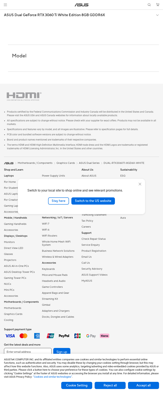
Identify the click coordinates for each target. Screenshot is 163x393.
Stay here (58, 201)
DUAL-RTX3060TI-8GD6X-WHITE (124, 163)
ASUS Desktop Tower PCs (19, 272)
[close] (140, 184)
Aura (123, 218)
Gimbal (46, 305)
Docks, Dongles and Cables (58, 317)
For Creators (11, 200)
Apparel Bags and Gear (55, 293)
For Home (10, 182)
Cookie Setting (76, 385)
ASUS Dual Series (89, 163)
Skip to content (5, 12)
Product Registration (94, 251)
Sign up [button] (61, 352)
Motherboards (12, 308)
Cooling (8, 320)
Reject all (110, 385)
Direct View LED (13, 248)
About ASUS (89, 176)
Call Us (86, 263)
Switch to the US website (93, 201)
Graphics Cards (13, 314)
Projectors (10, 260)
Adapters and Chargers (56, 311)
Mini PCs (9, 290)
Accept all (143, 385)
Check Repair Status (94, 239)
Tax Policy (87, 221)
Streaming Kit (50, 299)
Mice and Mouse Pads (55, 275)
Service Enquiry (91, 245)
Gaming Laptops (13, 206)
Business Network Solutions (58, 251)
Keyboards (48, 269)
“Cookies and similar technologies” (52, 376)
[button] (5, 5)
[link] (82, 4)
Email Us (87, 257)
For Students (11, 188)
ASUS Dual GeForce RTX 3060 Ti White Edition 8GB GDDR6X (54, 15)
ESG (122, 176)
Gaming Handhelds (15, 224)
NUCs (7, 284)
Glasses (8, 254)
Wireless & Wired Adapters (57, 257)
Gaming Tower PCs (15, 278)
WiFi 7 (45, 224)
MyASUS (87, 281)
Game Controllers (52, 287)
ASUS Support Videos (95, 275)
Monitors (9, 242)
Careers (86, 227)
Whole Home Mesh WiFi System (56, 243)
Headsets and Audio (54, 281)
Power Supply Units (53, 176)
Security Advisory (92, 269)
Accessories (11, 212)
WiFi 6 (45, 230)
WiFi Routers (49, 236)
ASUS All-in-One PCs (16, 266)
